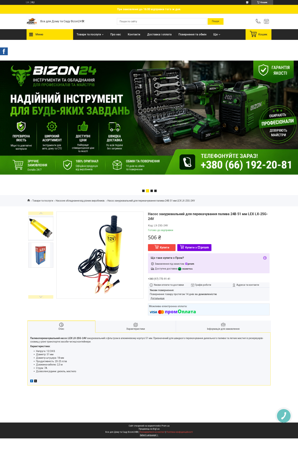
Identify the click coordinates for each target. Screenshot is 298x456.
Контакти (134, 34)
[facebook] (31, 381)
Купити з (191, 247)
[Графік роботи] (266, 21)
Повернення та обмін (192, 34)
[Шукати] (215, 21)
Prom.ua (166, 426)
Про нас (115, 34)
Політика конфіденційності (179, 432)
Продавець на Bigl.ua (149, 429)
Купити (164, 247)
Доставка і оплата (159, 34)
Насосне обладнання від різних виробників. (80, 200)
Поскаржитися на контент (152, 432)
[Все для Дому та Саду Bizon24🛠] (32, 21)
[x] (35, 381)
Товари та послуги (89, 34)
